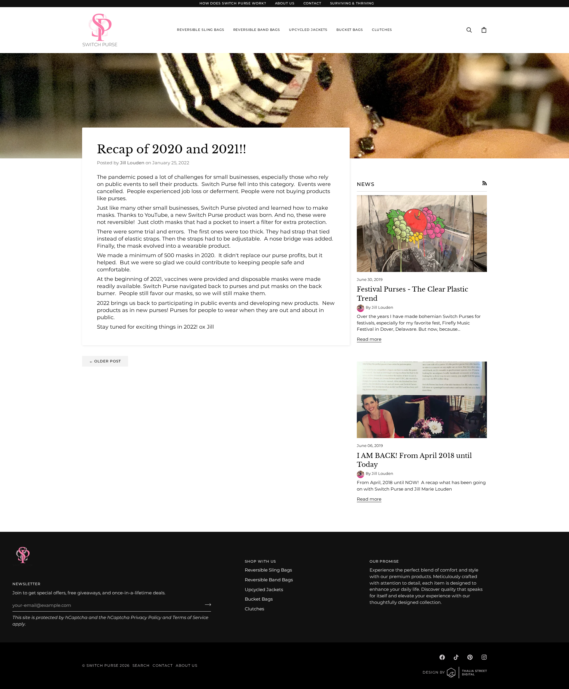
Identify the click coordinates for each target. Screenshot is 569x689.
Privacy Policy (146, 617)
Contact (163, 665)
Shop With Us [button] (260, 561)
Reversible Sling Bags (268, 570)
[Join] (206, 605)
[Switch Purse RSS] (484, 183)
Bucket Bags (259, 599)
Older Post (105, 361)
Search (141, 665)
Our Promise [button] (384, 561)
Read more (369, 339)
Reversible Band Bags (269, 580)
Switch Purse (103, 665)
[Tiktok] (456, 657)
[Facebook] (442, 657)
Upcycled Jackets (264, 589)
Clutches (254, 609)
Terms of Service (190, 617)
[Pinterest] (470, 657)
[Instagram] (484, 657)
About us (186, 665)
